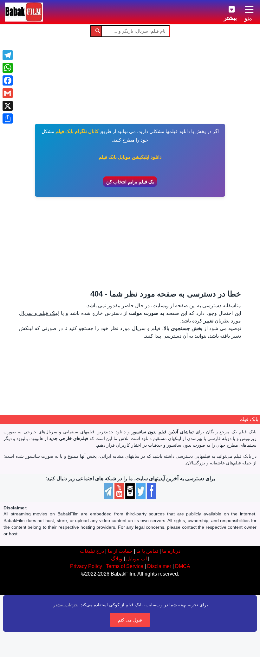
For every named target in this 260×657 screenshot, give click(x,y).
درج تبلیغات (92, 551)
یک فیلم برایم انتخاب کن (130, 181)
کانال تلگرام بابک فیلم (76, 131)
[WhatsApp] (7, 67)
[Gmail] (7, 93)
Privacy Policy (86, 566)
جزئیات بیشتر (65, 604)
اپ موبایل (136, 558)
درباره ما (171, 551)
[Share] (7, 118)
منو (248, 18)
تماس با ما (147, 551)
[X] (7, 105)
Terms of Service (124, 566)
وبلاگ (116, 558)
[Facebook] (7, 80)
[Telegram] (7, 55)
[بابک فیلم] (24, 12)
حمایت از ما (120, 551)
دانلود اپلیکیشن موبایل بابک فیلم (130, 157)
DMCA (182, 566)
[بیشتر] (226, 8)
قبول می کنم (130, 619)
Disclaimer (159, 566)
